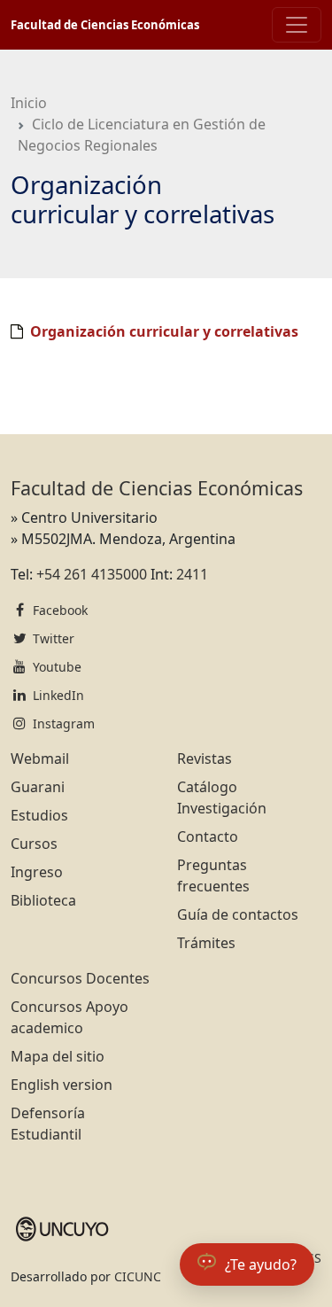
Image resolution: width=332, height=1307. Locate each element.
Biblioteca (43, 900)
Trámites (206, 943)
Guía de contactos (237, 914)
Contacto (207, 836)
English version (61, 1084)
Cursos (34, 843)
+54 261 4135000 (91, 574)
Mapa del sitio (57, 1056)
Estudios (39, 815)
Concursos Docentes (80, 978)
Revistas (204, 758)
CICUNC (137, 1276)
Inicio (29, 103)
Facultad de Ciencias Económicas (105, 25)
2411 (192, 574)
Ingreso (37, 872)
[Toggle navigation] (296, 25)
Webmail (40, 758)
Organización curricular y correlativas (164, 331)
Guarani (38, 787)
